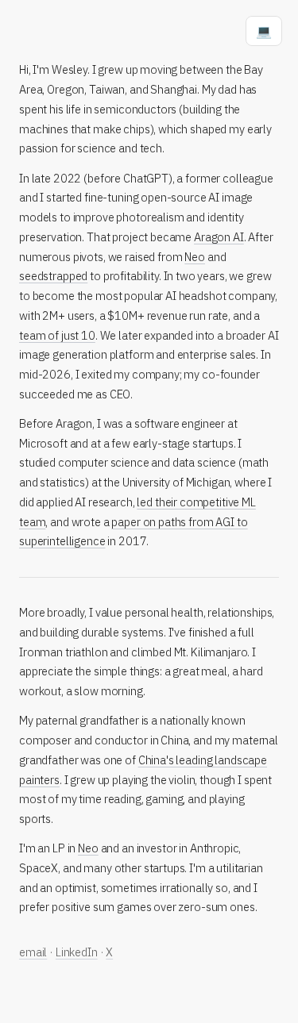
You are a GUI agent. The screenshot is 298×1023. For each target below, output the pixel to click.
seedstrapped (53, 275)
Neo (194, 256)
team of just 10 (57, 335)
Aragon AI (219, 236)
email (33, 952)
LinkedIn (77, 952)
